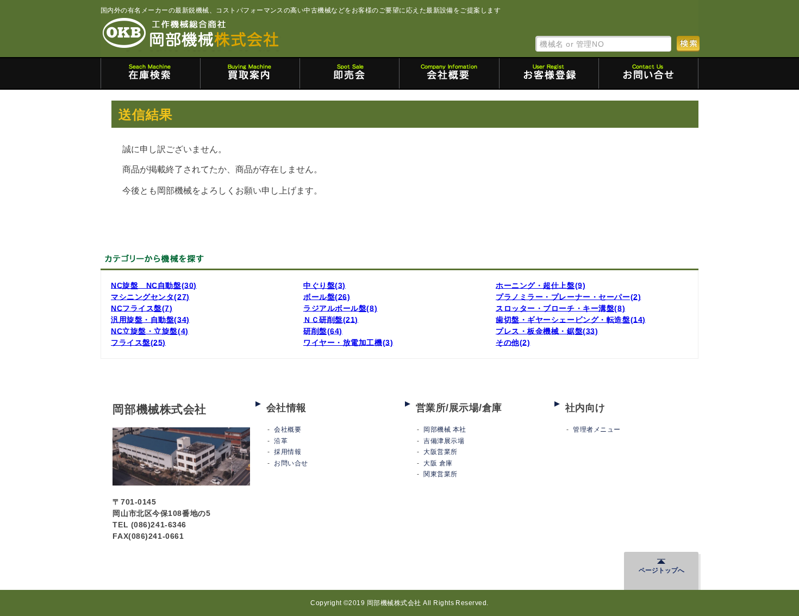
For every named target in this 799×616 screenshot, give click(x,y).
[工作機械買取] (250, 73)
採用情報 (287, 452)
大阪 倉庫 (437, 463)
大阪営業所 (440, 452)
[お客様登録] (549, 73)
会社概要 (287, 429)
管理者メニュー (596, 429)
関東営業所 (440, 474)
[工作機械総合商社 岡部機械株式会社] (191, 34)
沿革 (281, 441)
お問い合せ (291, 463)
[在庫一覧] (150, 73)
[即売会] (349, 73)
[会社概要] (449, 73)
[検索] (688, 43)
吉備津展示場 (443, 441)
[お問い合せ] (648, 73)
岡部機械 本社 (444, 429)
